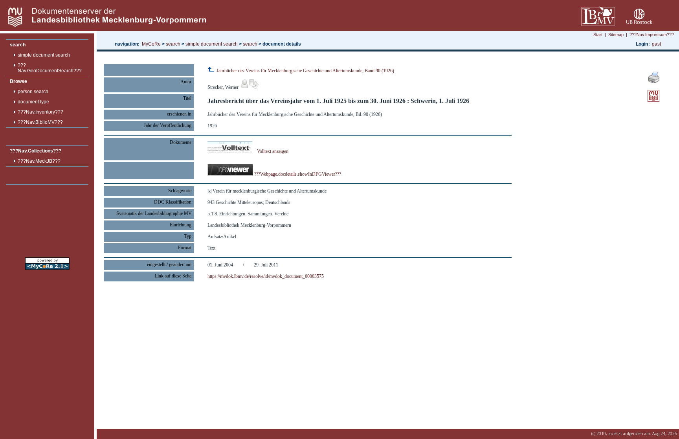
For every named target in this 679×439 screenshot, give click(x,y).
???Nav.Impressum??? (651, 34)
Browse (18, 81)
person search (33, 91)
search (18, 45)
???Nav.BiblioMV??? (40, 122)
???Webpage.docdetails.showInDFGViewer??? (297, 174)
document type (33, 102)
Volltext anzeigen (272, 151)
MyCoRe (151, 44)
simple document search (44, 55)
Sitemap (616, 34)
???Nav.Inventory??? (40, 112)
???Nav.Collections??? (35, 151)
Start (597, 34)
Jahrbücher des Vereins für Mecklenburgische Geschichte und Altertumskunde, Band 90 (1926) (304, 70)
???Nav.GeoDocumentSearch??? (50, 67)
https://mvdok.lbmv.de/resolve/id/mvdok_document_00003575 (265, 276)
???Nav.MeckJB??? (39, 161)
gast (656, 44)
